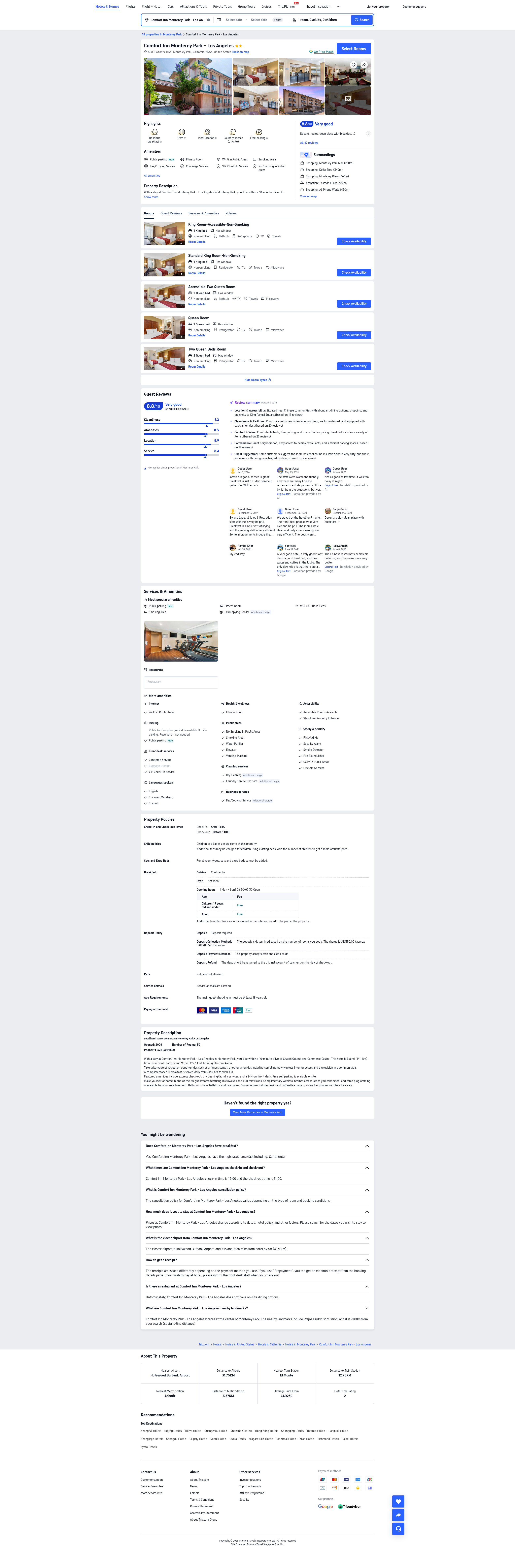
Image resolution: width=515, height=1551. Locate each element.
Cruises (267, 6)
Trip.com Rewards (250, 1486)
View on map (308, 196)
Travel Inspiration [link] (318, 6)
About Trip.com (199, 1479)
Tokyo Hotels (193, 1430)
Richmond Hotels (328, 1438)
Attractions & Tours (193, 6)
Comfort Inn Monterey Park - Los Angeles (189, 46)
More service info (151, 1493)
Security (244, 1499)
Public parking (157, 606)
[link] (378, 6)
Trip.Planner (286, 6)
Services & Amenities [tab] (203, 213)
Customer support (152, 1479)
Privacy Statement (201, 1506)
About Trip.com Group (203, 1519)
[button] (339, 7)
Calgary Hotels (198, 1438)
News (193, 1486)
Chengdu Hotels (176, 1438)
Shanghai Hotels (151, 1430)
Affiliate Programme (251, 1493)
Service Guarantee (152, 1486)
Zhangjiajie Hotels (152, 1438)
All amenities (152, 175)
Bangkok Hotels (338, 1430)
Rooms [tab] (149, 213)
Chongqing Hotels (292, 1430)
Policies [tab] (231, 213)
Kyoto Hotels (149, 1447)
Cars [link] (171, 6)
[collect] (398, 1501)
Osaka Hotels (238, 1438)
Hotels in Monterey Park (300, 1344)
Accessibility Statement (204, 1513)
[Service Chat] (398, 1529)
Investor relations (250, 1479)
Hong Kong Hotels (266, 1430)
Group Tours (246, 6)
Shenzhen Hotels (241, 1430)
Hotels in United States (239, 1344)
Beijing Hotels (173, 1430)
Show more (151, 197)
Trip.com (204, 1344)
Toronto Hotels (316, 1430)
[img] (188, 86)
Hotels (217, 1344)
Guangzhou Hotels (215, 1430)
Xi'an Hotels (307, 1438)
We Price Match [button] (324, 51)
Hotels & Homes (107, 6)
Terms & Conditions (202, 1499)
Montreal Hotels (286, 1438)
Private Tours (222, 6)
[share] (398, 1515)
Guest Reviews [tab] (171, 213)
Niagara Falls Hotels (261, 1438)
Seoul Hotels (218, 1438)
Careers (194, 1493)
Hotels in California (269, 1344)
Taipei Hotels (350, 1438)
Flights (130, 6)
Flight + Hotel (151, 6)
